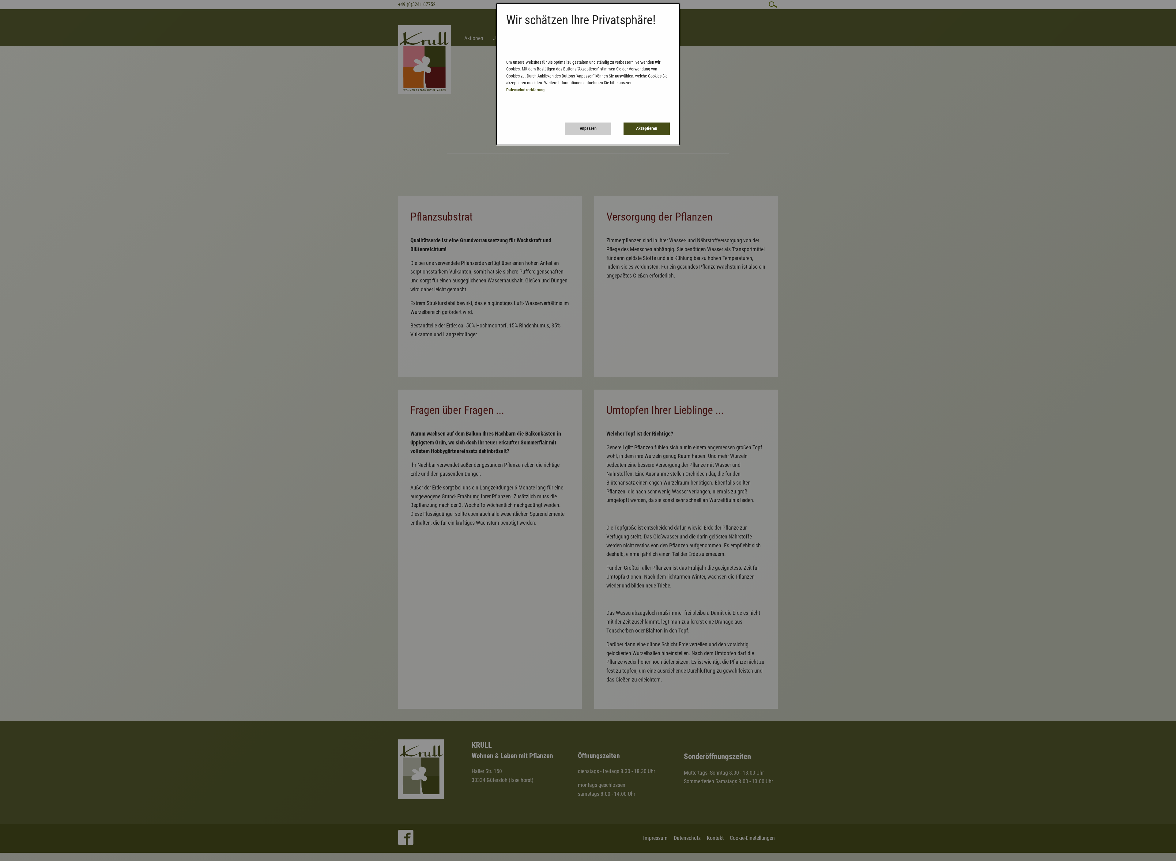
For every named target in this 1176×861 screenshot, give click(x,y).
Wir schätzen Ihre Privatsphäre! (581, 20)
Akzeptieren (646, 128)
